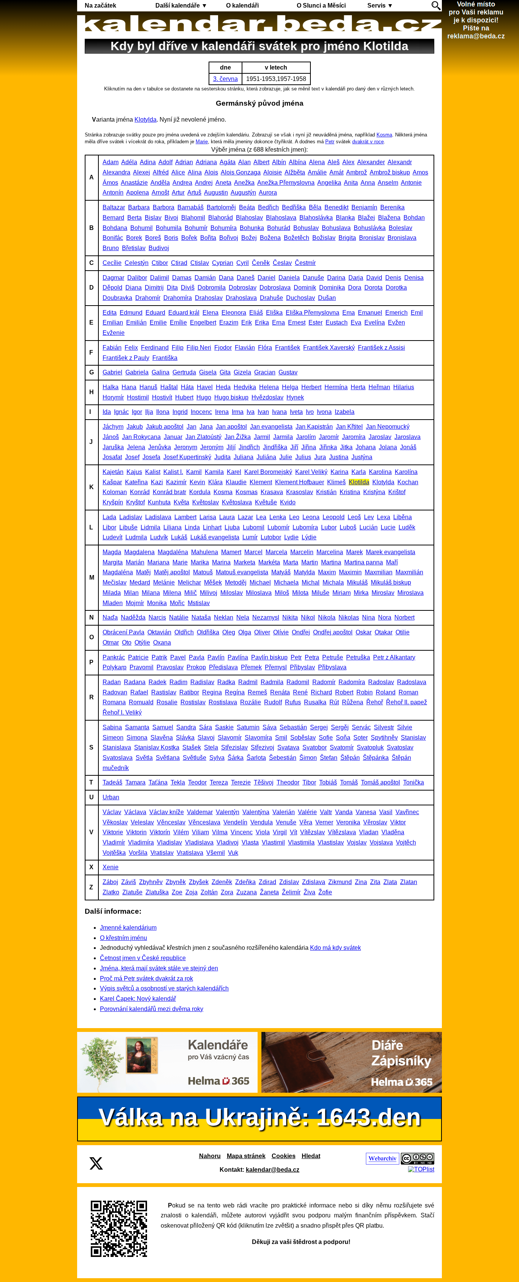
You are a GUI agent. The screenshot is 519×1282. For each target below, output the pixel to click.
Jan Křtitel (349, 426)
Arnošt (160, 192)
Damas (181, 277)
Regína (235, 692)
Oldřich (184, 632)
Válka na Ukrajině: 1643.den (259, 1117)
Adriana (206, 162)
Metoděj (236, 582)
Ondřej (301, 632)
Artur (178, 192)
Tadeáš (112, 782)
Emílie (178, 322)
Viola (263, 832)
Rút (334, 702)
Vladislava (199, 842)
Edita (110, 312)
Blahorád (220, 217)
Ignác (121, 412)
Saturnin (248, 727)
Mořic (177, 603)
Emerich (396, 312)
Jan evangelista (271, 426)
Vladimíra (141, 842)
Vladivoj (228, 842)
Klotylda (145, 119)
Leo (294, 517)
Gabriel (112, 372)
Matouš (203, 572)
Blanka (345, 217)
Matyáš (281, 572)
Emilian (113, 322)
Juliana (243, 457)
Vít (293, 832)
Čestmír (305, 263)
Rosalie (167, 702)
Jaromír (329, 437)
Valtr (326, 812)
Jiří (294, 447)
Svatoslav (400, 747)
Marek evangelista (390, 552)
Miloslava (259, 592)
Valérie (307, 812)
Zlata (390, 882)
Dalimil (159, 277)
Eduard (155, 312)
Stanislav (413, 737)
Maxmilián (409, 572)
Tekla (178, 782)
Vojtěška (114, 852)
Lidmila (150, 527)
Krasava (272, 492)
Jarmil (262, 437)
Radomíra (352, 682)
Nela (242, 617)
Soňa (343, 737)
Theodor (288, 782)
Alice (178, 172)
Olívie (281, 632)
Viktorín (160, 832)
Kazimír (176, 482)
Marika (200, 562)
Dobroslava (275, 287)
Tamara (135, 782)
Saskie (224, 727)
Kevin (197, 482)
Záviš (128, 882)
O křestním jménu (123, 938)
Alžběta (295, 172)
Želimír (291, 892)
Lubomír (278, 527)
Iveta (296, 412)
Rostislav (193, 702)
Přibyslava (332, 667)
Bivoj (171, 217)
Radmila (272, 682)
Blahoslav (249, 217)
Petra (312, 657)
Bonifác (113, 238)
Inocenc (201, 412)
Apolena (137, 192)
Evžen (396, 322)
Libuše (128, 527)
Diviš (188, 287)
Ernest (296, 322)
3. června (225, 79)
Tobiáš (328, 782)
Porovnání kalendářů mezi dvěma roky (151, 1009)
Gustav (287, 372)
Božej (249, 238)
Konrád (140, 492)
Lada (109, 517)
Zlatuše (132, 892)
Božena (270, 238)
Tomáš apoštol (380, 782)
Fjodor (223, 347)
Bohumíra (223, 228)
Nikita (290, 617)
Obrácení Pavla (123, 632)
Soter (360, 737)
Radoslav (381, 682)
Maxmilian (378, 572)
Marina (221, 562)
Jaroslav (380, 437)
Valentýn (227, 812)
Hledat (311, 1156)
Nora (384, 617)
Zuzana (246, 892)
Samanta (137, 727)
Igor (137, 412)
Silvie (404, 727)
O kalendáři (242, 5)
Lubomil (253, 527)
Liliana (172, 527)
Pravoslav (170, 667)
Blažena (389, 217)
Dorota (373, 287)
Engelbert (203, 322)
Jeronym (185, 447)
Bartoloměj (221, 207)
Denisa (414, 277)
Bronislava (402, 238)
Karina (339, 472)
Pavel (178, 657)
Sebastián (293, 727)
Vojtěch (406, 842)
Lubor (329, 527)
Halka (111, 387)
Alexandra (116, 172)
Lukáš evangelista (214, 537)
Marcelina (329, 552)
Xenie (111, 867)
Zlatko (111, 892)
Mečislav (115, 582)
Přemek (251, 667)
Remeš (257, 692)
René (300, 692)
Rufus (293, 702)
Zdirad (267, 882)
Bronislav (372, 238)
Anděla (160, 182)
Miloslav (231, 592)
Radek (157, 682)
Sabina (112, 727)
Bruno (111, 248)
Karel (234, 472)
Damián (205, 277)
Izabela (344, 412)
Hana (129, 387)
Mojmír (135, 603)
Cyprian (222, 263)
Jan (191, 426)
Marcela (276, 552)
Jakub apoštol (165, 426)
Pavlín (216, 657)
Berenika (392, 207)
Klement (261, 482)
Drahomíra (177, 298)
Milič (190, 592)
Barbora (163, 207)
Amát (336, 172)
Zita (375, 882)
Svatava (288, 747)
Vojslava (381, 842)
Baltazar (114, 207)
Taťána (158, 782)
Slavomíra (258, 737)
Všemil (215, 852)
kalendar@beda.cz (272, 1169)
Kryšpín (113, 502)
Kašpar (112, 482)
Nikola (326, 617)
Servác (361, 727)
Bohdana (115, 228)
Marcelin (301, 552)
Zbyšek (199, 882)
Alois (211, 172)
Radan (112, 682)
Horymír (113, 397)
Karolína (406, 472)
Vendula (261, 822)
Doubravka (117, 298)
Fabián (112, 347)
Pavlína (238, 657)
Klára (215, 482)
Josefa (151, 457)
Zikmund (340, 882)
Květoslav (205, 502)
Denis (393, 277)
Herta (358, 387)
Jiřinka (328, 447)
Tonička (413, 782)
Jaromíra (354, 437)
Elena (210, 312)
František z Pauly (126, 358)
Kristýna (374, 492)
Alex (348, 162)
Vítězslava (342, 832)
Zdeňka (245, 882)
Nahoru (210, 1156)
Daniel (266, 277)
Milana (151, 592)
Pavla (196, 657)
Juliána (266, 457)
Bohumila (169, 228)
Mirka (361, 592)
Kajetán (113, 472)
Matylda (304, 572)
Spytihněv (384, 737)
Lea (261, 517)
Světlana (168, 757)
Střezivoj (262, 747)
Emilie (158, 322)
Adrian (184, 162)
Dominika (332, 287)
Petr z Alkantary (394, 657)
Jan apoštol (231, 426)
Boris (171, 238)
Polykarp (115, 667)
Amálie (317, 172)
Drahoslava (241, 298)
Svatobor (314, 747)
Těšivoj (264, 782)
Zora (227, 892)
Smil (281, 737)
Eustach (337, 322)
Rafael (139, 692)
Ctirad (179, 263)
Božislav (323, 238)
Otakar (383, 632)
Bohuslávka (370, 228)
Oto (126, 642)
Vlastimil (273, 842)
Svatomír (342, 747)
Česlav (282, 263)
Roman (408, 692)
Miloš (282, 592)
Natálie (178, 617)
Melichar (189, 582)
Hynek (295, 397)
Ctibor (160, 263)
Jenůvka (159, 447)
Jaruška (113, 447)
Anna (368, 182)
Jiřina (308, 447)
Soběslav (303, 737)
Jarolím (306, 437)
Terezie (241, 782)
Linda (192, 527)
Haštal (169, 387)
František (287, 347)
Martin (309, 562)
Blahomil (193, 217)
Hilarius (403, 387)
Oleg (228, 632)
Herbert (311, 387)
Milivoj (208, 592)
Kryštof (135, 502)
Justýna (361, 457)
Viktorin (136, 832)
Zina (361, 882)
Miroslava (410, 592)
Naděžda (133, 617)
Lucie (388, 527)
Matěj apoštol (172, 572)
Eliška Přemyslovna (312, 312)
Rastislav (163, 692)
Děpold (112, 287)
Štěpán (350, 757)
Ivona (324, 412)
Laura (227, 517)
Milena (172, 592)
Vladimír (114, 842)
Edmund (131, 312)
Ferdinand (155, 347)
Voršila (138, 852)
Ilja (149, 412)
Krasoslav (299, 492)
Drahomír (147, 298)
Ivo (310, 412)
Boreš (153, 238)
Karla (358, 472)
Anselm (388, 182)
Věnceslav (171, 822)
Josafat (112, 457)
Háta (187, 387)
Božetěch (296, 238)
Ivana (279, 412)
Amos (420, 172)
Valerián (283, 812)
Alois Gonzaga (241, 172)
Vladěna (392, 832)
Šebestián (282, 757)
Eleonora (234, 312)
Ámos (110, 182)
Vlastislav (331, 842)
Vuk (233, 852)
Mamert (231, 552)
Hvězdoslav (267, 397)
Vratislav (162, 852)
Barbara (139, 207)
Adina (148, 162)
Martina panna (363, 562)
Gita (225, 372)
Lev (369, 517)
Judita (222, 457)
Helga (290, 387)
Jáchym (113, 426)
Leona (311, 517)
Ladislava (158, 517)
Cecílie (112, 263)
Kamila (214, 472)
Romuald (141, 702)
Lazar (245, 517)
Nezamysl (265, 617)
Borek (134, 238)
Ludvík (159, 537)
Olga (244, 632)
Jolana (388, 447)
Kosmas (247, 492)
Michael (260, 582)
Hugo (203, 397)
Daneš (246, 277)
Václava (135, 812)
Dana (226, 277)
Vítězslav (312, 832)
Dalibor (137, 277)
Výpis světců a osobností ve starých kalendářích (164, 988)
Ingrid (180, 412)
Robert (344, 692)
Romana (114, 702)
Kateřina (136, 482)
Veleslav (142, 822)
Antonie (411, 182)
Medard (140, 582)
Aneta (223, 182)
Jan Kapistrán (314, 426)
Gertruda (184, 372)
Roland (386, 692)
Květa (181, 502)
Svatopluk (370, 747)
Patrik (159, 657)
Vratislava (190, 852)
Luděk (407, 527)
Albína (297, 162)
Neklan (223, 617)
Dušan (327, 298)
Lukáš (179, 537)
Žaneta (269, 892)
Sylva (217, 757)
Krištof (396, 492)
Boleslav (400, 228)
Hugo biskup (231, 397)
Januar (173, 437)
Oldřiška (208, 632)
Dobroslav (242, 287)
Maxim (327, 572)
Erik (246, 322)
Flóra (265, 347)
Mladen (113, 603)
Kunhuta (159, 502)
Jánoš (111, 437)
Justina (338, 457)
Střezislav (234, 747)
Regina (212, 692)
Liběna (402, 517)
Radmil (248, 682)
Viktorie (113, 832)
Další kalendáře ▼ (181, 5)
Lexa (383, 517)
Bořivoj (228, 238)
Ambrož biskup (390, 172)
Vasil (385, 812)
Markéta (269, 562)
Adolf (165, 162)
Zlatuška (157, 892)
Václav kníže (166, 812)
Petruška (358, 657)
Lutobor (271, 537)
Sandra (186, 727)
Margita (113, 562)
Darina (336, 277)
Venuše (286, 822)
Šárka (236, 757)
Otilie (403, 632)
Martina (331, 562)
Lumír (250, 537)
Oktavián (159, 632)
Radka (226, 682)
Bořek (189, 238)
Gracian (264, 372)
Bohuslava (336, 228)
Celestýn (137, 263)
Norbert (404, 617)
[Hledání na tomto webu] (436, 5)
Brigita (347, 238)
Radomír (323, 682)
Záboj (110, 882)
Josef (132, 457)
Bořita (208, 238)
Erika (262, 322)
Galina (160, 372)
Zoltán (209, 892)
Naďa (110, 617)
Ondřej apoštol (333, 632)
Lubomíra (305, 527)
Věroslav (375, 822)
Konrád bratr (169, 492)
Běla (315, 207)
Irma (238, 412)
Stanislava (117, 747)
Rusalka (315, 702)
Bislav (153, 217)
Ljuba (232, 527)
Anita (351, 182)
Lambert (185, 517)
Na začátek (100, 5)
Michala (333, 582)
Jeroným (211, 447)
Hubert (184, 397)
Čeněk (261, 263)
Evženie (114, 333)
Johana (366, 447)
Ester (316, 322)
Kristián (326, 492)
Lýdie (309, 537)
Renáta (280, 692)
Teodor (197, 782)
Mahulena (204, 552)
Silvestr (384, 727)
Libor (109, 527)
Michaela (286, 582)
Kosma (384, 135)
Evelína (374, 322)
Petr (329, 141)
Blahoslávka (316, 217)
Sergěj (340, 727)
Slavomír (230, 737)
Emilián (136, 322)
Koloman (115, 492)
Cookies (284, 1156)
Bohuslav (306, 228)
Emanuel (370, 312)
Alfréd (161, 172)
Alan (244, 162)
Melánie (164, 582)
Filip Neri (199, 347)
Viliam (200, 832)
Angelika (329, 182)
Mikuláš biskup (391, 582)
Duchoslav (300, 298)
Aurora (268, 192)
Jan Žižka (238, 437)
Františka (164, 358)
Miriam (341, 592)
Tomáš (349, 782)
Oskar (364, 632)
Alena (317, 162)
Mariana (158, 562)
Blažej (366, 217)
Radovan (115, 692)
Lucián (368, 527)
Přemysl (276, 667)
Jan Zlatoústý (203, 437)
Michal (311, 582)
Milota (300, 592)
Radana (135, 682)
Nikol (308, 617)
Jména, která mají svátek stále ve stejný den (159, 968)
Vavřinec (407, 812)
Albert (261, 162)
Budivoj (159, 248)
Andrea (182, 182)
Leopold (334, 517)
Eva (356, 322)
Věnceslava (204, 822)
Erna (278, 322)
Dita (172, 287)
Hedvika (245, 387)
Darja (355, 277)
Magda (112, 552)
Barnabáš (190, 207)
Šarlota (256, 757)
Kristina (350, 492)
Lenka (277, 517)
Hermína (336, 387)
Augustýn (243, 192)
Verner (324, 822)
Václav (112, 812)
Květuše (266, 502)
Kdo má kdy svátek (335, 947)
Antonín (113, 192)
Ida (107, 412)
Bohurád (278, 228)
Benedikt (336, 207)
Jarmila (283, 437)
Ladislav (130, 517)
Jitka (346, 447)
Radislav (202, 682)
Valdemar (200, 812)
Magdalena (139, 552)
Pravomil (141, 667)
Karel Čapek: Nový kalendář (138, 998)
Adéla (129, 162)
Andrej (204, 182)
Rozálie (250, 702)
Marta (290, 562)
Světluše (194, 757)
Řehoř (374, 702)
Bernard (113, 217)
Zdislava (313, 882)
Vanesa (366, 812)
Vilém (181, 832)
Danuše (313, 277)
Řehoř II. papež (406, 702)
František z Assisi (381, 347)
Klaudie (236, 482)
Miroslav (383, 592)
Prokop (196, 667)
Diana (133, 287)
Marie (202, 141)
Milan (131, 592)
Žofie (325, 892)
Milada (112, 592)
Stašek (191, 747)
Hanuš (148, 387)
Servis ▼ (380, 5)
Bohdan (414, 217)
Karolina (380, 472)
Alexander (371, 162)
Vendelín (235, 822)
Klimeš (336, 482)
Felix (131, 347)
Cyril (242, 263)
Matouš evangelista (242, 572)
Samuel (162, 727)
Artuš (194, 192)
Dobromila (212, 287)
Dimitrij (154, 287)
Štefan (328, 757)
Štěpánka (376, 757)
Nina (368, 617)
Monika (157, 603)
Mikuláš (357, 582)
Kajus (134, 472)
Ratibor (189, 692)
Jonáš (408, 447)
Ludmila (136, 537)
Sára (205, 727)
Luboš (348, 527)
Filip (178, 347)
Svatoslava (118, 757)
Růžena (352, 702)
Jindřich (249, 447)
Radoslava (411, 682)
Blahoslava (281, 217)
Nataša (201, 617)
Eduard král (183, 312)
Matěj (143, 572)
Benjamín (364, 207)
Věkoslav (115, 822)
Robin (364, 692)
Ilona (162, 412)
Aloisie (272, 172)
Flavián (245, 347)
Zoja (191, 892)
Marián (135, 562)
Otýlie (142, 642)
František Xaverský (329, 347)
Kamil (194, 472)
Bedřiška (294, 207)
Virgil (280, 832)
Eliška (274, 312)
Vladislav (169, 842)
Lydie (291, 537)
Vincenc (242, 832)
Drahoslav (209, 298)
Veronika (348, 822)
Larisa (207, 517)
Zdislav (289, 882)
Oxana (162, 642)
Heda (223, 387)
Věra (305, 822)
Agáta (228, 162)
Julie (285, 457)
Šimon (308, 757)
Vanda (344, 812)
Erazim (228, 322)
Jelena (136, 447)
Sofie (326, 737)
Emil (417, 312)
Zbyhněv (151, 882)
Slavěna (161, 737)
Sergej (319, 727)
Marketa (244, 562)
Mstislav (199, 603)
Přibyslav (302, 667)
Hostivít (162, 397)
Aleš (334, 162)
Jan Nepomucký (388, 426)
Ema (348, 312)
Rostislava (223, 702)
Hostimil (138, 397)
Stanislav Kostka (156, 747)
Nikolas (349, 617)
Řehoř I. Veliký (122, 712)
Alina (195, 172)
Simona (137, 737)
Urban (111, 797)
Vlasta (250, 842)
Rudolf (273, 702)
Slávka (185, 737)
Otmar (111, 642)
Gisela (208, 372)
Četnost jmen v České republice (143, 958)
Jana (206, 426)
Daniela (289, 277)
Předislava (223, 667)
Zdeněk (222, 882)
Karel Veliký (311, 472)
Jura (320, 457)
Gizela (242, 372)
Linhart (212, 527)
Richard (321, 692)
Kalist (152, 472)
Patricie (138, 657)
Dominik (305, 287)
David (374, 277)
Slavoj (206, 737)
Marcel (253, 552)
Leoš (354, 517)
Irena (222, 412)
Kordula (199, 492)
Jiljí (231, 447)
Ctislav (199, 263)
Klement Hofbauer (299, 482)
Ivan (263, 412)
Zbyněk (176, 882)
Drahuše (271, 298)
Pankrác (114, 657)
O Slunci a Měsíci (321, 5)
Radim (178, 682)
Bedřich (268, 207)
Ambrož (356, 172)
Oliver (262, 632)
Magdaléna (173, 552)
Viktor (398, 822)
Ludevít (112, 537)
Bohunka (252, 228)
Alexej (141, 172)
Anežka (244, 182)
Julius (303, 457)
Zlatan (408, 882)
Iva (251, 412)
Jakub (135, 426)
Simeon (113, 737)
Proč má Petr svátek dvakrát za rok (146, 978)
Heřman (379, 387)
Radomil (297, 682)
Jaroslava (407, 437)
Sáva (270, 727)
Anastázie (134, 182)
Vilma (220, 832)
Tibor (309, 782)
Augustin (216, 192)
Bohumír (196, 228)
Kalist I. (173, 472)
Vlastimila (301, 842)
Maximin (350, 572)
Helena (269, 387)
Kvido (288, 502)
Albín (279, 162)
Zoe (177, 892)
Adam (111, 162)
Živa (309, 892)
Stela (211, 747)
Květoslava (237, 502)
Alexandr (400, 162)
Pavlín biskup (269, 657)
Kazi (157, 482)
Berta (134, 217)
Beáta (247, 207)
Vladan (368, 832)
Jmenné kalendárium (128, 927)
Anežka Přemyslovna (286, 182)
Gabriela (137, 372)
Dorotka (396, 287)
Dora (354, 287)
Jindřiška (275, 447)
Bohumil (141, 228)
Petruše (332, 657)
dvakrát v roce (368, 141)
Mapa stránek (246, 1156)
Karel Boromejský (268, 472)
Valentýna (255, 812)
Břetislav (134, 248)
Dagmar (113, 277)
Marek (354, 552)
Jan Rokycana (141, 437)
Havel (205, 387)
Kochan (407, 482)
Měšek (213, 582)
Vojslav (357, 842)
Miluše (320, 592)
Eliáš (256, 312)
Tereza (219, 782)
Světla (144, 757)
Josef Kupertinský (187, 457)
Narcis (157, 617)
